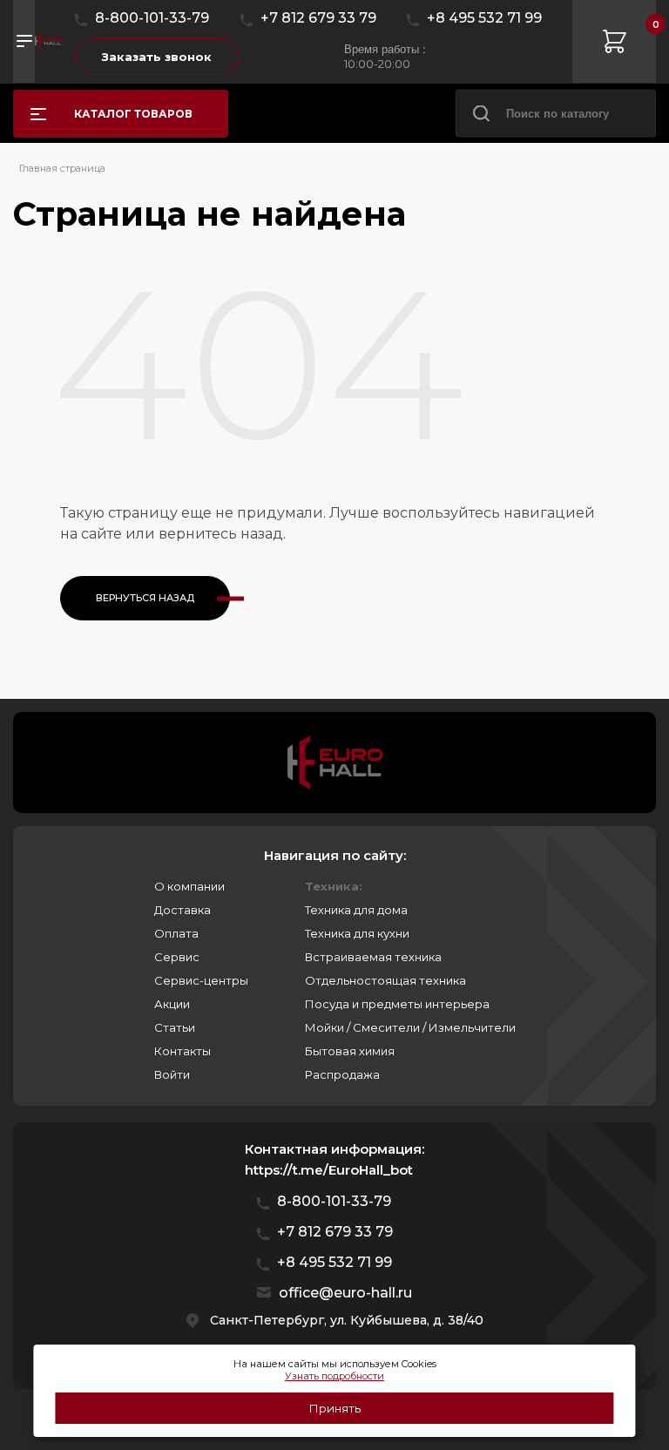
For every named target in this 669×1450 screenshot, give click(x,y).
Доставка (182, 910)
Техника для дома (356, 910)
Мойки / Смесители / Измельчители (410, 1027)
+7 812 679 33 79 (318, 18)
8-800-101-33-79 (152, 18)
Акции (172, 1004)
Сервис (176, 957)
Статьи (174, 1027)
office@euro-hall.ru (345, 1292)
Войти (172, 1074)
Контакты (182, 1051)
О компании (189, 886)
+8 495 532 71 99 (484, 18)
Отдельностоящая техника (385, 980)
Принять (334, 1408)
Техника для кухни (357, 933)
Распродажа (342, 1074)
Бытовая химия (350, 1051)
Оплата (176, 933)
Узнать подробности (334, 1376)
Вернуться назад (145, 598)
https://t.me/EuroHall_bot (329, 1170)
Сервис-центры (201, 980)
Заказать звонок (157, 57)
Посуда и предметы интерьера (397, 1004)
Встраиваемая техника (373, 957)
